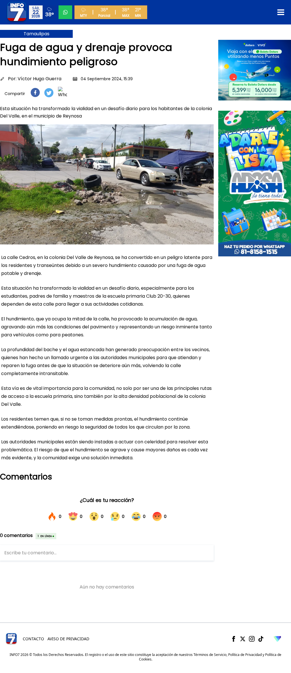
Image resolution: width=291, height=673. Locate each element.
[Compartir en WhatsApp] (62, 92)
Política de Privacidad (245, 654)
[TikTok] (261, 639)
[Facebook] (233, 639)
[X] (243, 639)
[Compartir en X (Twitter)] (48, 92)
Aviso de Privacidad (68, 638)
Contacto (33, 638)
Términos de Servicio (210, 654)
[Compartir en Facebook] (35, 92)
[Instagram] (252, 639)
